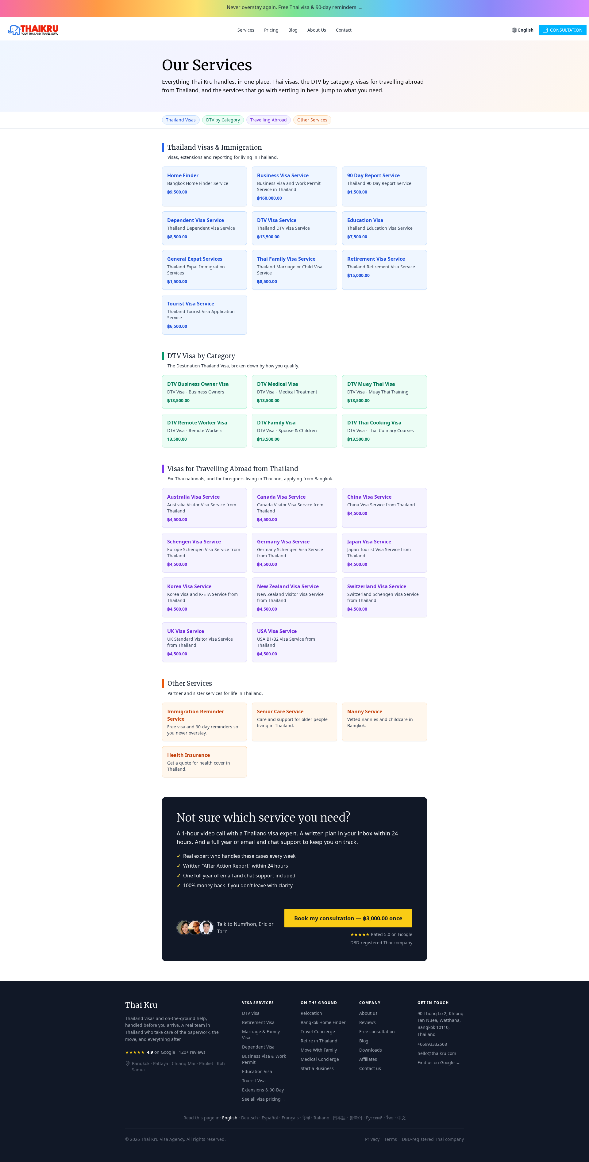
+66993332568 (432, 1044)
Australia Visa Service (193, 496)
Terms (390, 1139)
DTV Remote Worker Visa (197, 422)
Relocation (311, 1013)
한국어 (355, 1118)
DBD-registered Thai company (381, 942)
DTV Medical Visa (277, 384)
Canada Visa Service (281, 496)
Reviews (367, 1022)
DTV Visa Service (276, 220)
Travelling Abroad (268, 120)
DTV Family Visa (276, 422)
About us (368, 1013)
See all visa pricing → (264, 1099)
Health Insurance (188, 755)
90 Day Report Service (373, 175)
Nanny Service (364, 711)
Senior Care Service (280, 711)
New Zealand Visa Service (288, 586)
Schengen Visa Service (194, 541)
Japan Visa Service (369, 541)
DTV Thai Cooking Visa (374, 422)
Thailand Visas (181, 120)
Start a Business (317, 1068)
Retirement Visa (258, 1022)
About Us (316, 30)
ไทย (390, 1118)
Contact (344, 30)
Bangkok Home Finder (323, 1022)
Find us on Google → (439, 1062)
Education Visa (365, 220)
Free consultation (377, 1031)
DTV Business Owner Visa (198, 384)
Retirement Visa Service (376, 258)
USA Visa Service (277, 631)
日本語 (339, 1118)
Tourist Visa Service (190, 303)
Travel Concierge (318, 1031)
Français (290, 1118)
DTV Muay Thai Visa (371, 384)
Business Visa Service (283, 175)
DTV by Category (223, 120)
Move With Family (319, 1050)
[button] (522, 30)
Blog (293, 30)
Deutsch (249, 1118)
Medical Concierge (320, 1059)
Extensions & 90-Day (263, 1090)
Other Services (312, 120)
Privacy (372, 1139)
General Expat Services (194, 258)
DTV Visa (251, 1013)
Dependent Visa (258, 1047)
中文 (401, 1118)
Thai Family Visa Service (286, 258)
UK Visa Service (185, 631)
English (229, 1118)
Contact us (370, 1068)
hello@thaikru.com (437, 1053)
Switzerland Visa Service (376, 586)
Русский (374, 1118)
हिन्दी (306, 1118)
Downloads (370, 1050)
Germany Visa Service (283, 541)
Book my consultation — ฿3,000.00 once (348, 918)
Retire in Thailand (319, 1041)
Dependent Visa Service (195, 220)
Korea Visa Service (189, 586)
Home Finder (182, 175)
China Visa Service (369, 496)
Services (245, 30)
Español (270, 1118)
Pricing (271, 30)
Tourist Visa (254, 1080)
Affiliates (368, 1059)
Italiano (321, 1118)
